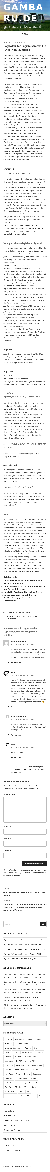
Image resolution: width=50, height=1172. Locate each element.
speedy (27, 1083)
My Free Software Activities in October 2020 (22, 945)
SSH (35, 1083)
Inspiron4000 (31, 1061)
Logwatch (8, 168)
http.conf (13, 376)
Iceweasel (9, 1061)
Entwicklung (27, 1052)
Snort (5, 154)
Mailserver (23, 191)
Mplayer (34, 1070)
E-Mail (7, 838)
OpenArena (38, 1074)
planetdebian (21, 1078)
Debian (10, 616)
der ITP (43, 691)
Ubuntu (34, 1087)
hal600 (18, 1057)
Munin (30, 110)
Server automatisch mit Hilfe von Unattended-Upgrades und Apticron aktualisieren (21, 598)
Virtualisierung (11, 1096)
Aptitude (8, 1039)
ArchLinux (19, 1039)
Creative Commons (13, 1048)
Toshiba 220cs (21, 1087)
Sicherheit (9, 1083)
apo (23, 42)
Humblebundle (31, 1057)
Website (7, 850)
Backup (30, 1039)
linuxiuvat (30, 616)
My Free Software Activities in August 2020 (22, 954)
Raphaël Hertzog (10, 1125)
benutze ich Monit (19, 84)
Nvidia (27, 1074)
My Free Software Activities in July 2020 (20, 959)
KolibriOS (9, 1065)
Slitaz (19, 1083)
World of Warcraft (28, 1096)
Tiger (18, 157)
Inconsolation (9, 1111)
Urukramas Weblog (11, 1130)
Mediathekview (21, 1070)
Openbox (9, 1078)
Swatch (28, 151)
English (16, 1052)
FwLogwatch (18, 148)
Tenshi (38, 151)
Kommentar (10, 794)
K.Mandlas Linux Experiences (16, 1120)
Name (7, 826)
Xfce (40, 1096)
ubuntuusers (10, 1092)
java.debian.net (10, 1116)
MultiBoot (9, 1074)
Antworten (16, 663)
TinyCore (8, 1087)
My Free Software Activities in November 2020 (23, 940)
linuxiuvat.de (9, 1145)
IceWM (19, 1061)
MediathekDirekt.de (12, 1150)
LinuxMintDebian (34, 1065)
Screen (33, 1078)
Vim (28, 1092)
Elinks (7, 1052)
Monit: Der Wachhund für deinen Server (23, 592)
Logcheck (19, 151)
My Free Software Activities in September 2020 (24, 949)
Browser (8, 1043)
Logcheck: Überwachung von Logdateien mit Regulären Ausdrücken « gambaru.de (27, 769)
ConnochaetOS (21, 1043)
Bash (39, 1039)
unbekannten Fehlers (18, 96)
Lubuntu (8, 1070)
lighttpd (19, 616)
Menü (26, 34)
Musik (18, 1074)
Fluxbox (39, 1052)
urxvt (21, 1092)
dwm (36, 1048)
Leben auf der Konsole (18, 613)
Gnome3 (8, 1057)
